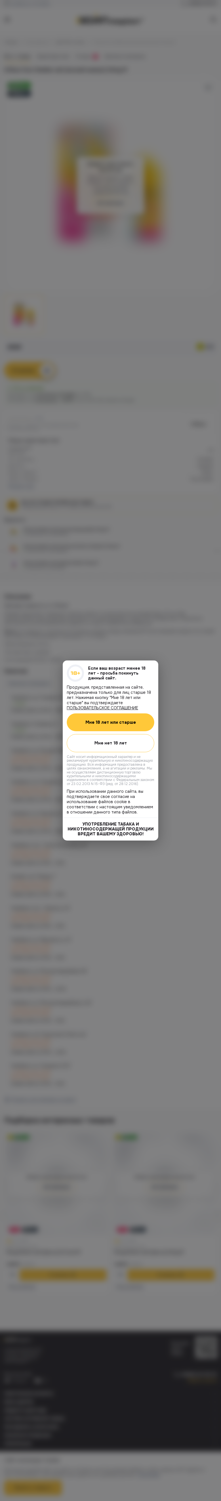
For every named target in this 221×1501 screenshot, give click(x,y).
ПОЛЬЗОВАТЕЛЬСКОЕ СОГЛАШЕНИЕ (102, 708)
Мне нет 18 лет (110, 743)
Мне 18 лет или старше (110, 722)
